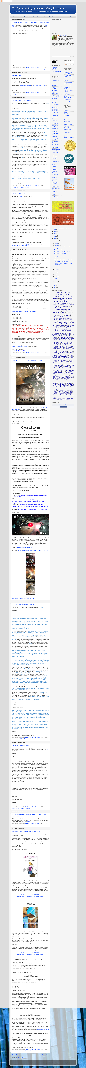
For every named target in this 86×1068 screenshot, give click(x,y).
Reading (65, 311)
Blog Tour (68, 321)
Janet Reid (66, 119)
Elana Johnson (55, 125)
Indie (13, 354)
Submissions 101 (67, 99)
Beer (69, 334)
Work (60, 319)
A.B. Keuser (69, 362)
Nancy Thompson (58, 372)
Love (55, 319)
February (57, 279)
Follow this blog (63, 406)
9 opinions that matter (34, 352)
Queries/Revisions (66, 328)
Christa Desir (55, 115)
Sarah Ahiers (55, 175)
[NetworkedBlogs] (63, 404)
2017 (55, 231)
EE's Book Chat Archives (67, 118)
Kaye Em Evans (26, 1050)
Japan (66, 367)
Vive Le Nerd (55, 197)
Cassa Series (23, 598)
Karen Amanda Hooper (57, 370)
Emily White (67, 332)
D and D (68, 335)
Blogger (68, 1062)
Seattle (61, 373)
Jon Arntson (54, 136)
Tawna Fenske (55, 193)
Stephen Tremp (69, 344)
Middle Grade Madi (56, 79)
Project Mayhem (55, 69)
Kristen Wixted (67, 370)
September (57, 245)
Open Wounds (65, 392)
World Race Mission (34, 1050)
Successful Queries (37, 16)
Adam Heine (54, 87)
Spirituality (56, 360)
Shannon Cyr (55, 179)
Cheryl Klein (66, 112)
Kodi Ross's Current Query (19, 193)
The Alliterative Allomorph (63, 375)
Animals (62, 347)
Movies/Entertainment (60, 301)
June (56, 272)
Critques (68, 315)
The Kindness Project (56, 71)
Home (30, 1055)
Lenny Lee (65, 353)
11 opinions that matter (35, 185)
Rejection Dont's (67, 97)
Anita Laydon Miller (56, 96)
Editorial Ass (66, 115)
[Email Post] (41, 67)
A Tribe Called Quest (57, 378)
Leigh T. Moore (55, 150)
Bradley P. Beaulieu (56, 105)
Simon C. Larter (55, 186)
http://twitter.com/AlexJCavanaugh (23, 549)
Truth (66, 397)
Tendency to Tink (55, 80)
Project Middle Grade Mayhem (39, 85)
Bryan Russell (55, 107)
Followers (61, 326)
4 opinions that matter (34, 244)
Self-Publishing (28, 69)
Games (54, 384)
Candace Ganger (55, 109)
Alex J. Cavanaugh (16, 598)
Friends (59, 366)
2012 (55, 283)
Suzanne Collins (56, 395)
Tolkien (66, 346)
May (56, 274)
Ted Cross (54, 194)
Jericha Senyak (61, 386)
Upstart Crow (67, 132)
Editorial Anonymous (68, 113)
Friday (60, 322)
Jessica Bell (23, 354)
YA (66, 305)
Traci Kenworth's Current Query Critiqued (23, 604)
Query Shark (67, 94)
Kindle (71, 352)
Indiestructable (17, 354)
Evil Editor (66, 80)
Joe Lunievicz (55, 134)
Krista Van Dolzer (55, 146)
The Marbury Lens (58, 346)
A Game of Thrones (61, 362)
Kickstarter (14, 69)
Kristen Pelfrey (55, 147)
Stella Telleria (60, 344)
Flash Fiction (69, 350)
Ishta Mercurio (55, 128)
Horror (61, 333)
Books (17, 1050)
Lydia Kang (54, 158)
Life (70, 317)
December (57, 240)
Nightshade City (56, 357)
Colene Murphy (65, 348)
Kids (64, 314)
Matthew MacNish (63, 35)
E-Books (20, 1050)
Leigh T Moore (57, 353)
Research (66, 342)
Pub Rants (66, 126)
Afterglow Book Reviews (55, 68)
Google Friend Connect (63, 384)
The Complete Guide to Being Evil (39, 69)
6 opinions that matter (34, 67)
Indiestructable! (16, 252)
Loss (64, 371)
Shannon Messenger (56, 180)
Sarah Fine (54, 177)
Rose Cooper (55, 172)
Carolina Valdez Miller (56, 110)
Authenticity (64, 382)
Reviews (68, 359)
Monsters (61, 339)
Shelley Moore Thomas (57, 185)
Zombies (67, 399)
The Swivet (66, 131)
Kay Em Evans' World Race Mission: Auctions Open (26, 831)
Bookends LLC (67, 110)
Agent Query (67, 70)
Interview (69, 312)
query (46, 25)
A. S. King (54, 85)
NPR (55, 318)
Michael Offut (55, 159)
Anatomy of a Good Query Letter (68, 73)
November (57, 241)
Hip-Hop (71, 351)
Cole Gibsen (54, 120)
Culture (62, 365)
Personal (61, 305)
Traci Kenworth (27, 738)
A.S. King (14, 94)
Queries (18, 187)
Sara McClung (55, 174)
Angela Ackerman (56, 95)
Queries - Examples (25, 245)
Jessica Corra (55, 133)
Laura (13, 25)
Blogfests (64, 296)
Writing (62, 300)
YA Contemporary (31, 824)
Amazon (55, 381)
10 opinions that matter (35, 1049)
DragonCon (62, 337)
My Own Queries (70, 16)
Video (66, 361)
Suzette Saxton (55, 189)
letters (13, 26)
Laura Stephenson (21, 69)
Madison (55, 390)
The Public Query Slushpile (68, 102)
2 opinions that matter (35, 806)
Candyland (61, 335)
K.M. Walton (55, 352)
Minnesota (67, 390)
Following (56, 333)
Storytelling (69, 323)
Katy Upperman (55, 144)
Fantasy (56, 317)
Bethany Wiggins (55, 104)
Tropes (58, 377)
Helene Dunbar (61, 385)
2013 (55, 238)
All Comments (69, 64)
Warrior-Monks (69, 377)
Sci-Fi (33, 598)
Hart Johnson (55, 126)
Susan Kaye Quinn (56, 188)
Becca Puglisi (55, 102)
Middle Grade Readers (63, 338)
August (56, 269)
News (71, 356)
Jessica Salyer (68, 369)
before (21, 196)
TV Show (63, 395)
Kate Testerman (67, 122)
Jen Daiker (54, 130)
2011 (55, 285)
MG (63, 312)
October (56, 243)
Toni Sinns (60, 361)
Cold (65, 364)
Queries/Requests (58, 342)
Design (67, 365)
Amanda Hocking (55, 90)
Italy (72, 385)
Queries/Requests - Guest (62, 308)
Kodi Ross (14, 187)
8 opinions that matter (34, 92)
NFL (66, 339)
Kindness (68, 387)
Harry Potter (55, 351)
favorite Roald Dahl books (25, 85)
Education (69, 337)
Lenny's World (55, 152)
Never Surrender (68, 391)
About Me (18, 16)
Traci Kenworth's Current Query (20, 745)
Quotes (62, 16)
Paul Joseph (54, 164)
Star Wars (63, 360)
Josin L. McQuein (55, 138)
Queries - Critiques (25, 187)
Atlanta (58, 382)
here (38, 30)
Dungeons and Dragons (65, 330)
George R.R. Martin (67, 366)
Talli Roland (54, 191)
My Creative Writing (27, 16)
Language (57, 389)
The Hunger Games (66, 376)
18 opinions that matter (35, 596)
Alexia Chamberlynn (67, 379)
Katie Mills (54, 142)
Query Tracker (67, 96)
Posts (13, 16)
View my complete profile (57, 48)
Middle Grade (68, 333)
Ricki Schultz (54, 169)
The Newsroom (60, 397)
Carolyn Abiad (55, 112)
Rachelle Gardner (68, 127)
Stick (68, 360)
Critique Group (56, 365)
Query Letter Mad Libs (69, 92)
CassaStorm (29, 598)
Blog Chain (61, 321)
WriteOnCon (56, 325)
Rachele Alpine (55, 167)
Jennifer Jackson (67, 121)
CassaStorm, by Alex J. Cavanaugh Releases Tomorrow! (27, 360)
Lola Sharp (54, 156)
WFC (63, 377)
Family (69, 314)
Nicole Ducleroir (55, 163)
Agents (54, 364)
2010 (55, 287)
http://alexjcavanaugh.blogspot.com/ (24, 547)
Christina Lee (55, 117)
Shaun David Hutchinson (55, 183)
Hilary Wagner (63, 351)
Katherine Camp (64, 352)
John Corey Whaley (16, 824)
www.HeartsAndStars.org (43, 1029)
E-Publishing (61, 350)
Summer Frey (69, 394)
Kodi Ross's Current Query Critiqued (21, 100)
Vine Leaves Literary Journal (59, 398)
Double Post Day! (16, 75)
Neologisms (60, 391)
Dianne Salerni (55, 123)
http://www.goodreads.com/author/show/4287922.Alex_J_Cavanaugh (33, 550)
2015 (55, 235)
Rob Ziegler (54, 171)
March (56, 278)
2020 (55, 229)
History (67, 385)
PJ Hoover (54, 166)
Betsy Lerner (67, 109)
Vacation (56, 330)
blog (47, 749)
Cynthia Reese (55, 121)
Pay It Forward (65, 357)
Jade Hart (54, 386)
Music (56, 315)
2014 (55, 236)
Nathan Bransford (68, 124)
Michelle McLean (55, 161)
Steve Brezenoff (61, 394)
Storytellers (66, 373)
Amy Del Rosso (55, 92)
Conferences (70, 364)
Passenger (61, 393)
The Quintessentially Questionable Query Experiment (38, 8)
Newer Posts (15, 1055)
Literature (69, 389)
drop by (28, 821)
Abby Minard (66, 378)
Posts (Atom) (20, 1057)
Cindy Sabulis (55, 118)
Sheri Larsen (65, 343)
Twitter (70, 397)
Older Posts (45, 1055)
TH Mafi (53, 196)
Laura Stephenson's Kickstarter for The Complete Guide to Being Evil (30, 22)
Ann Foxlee (54, 98)
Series (45, 16)
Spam (54, 394)
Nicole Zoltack (57, 392)
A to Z (62, 298)
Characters (68, 347)
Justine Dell (54, 139)
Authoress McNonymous (55, 101)
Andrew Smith (55, 93)
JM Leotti (61, 367)
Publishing (62, 359)
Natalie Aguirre (64, 356)
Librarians (63, 389)
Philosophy (55, 373)
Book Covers (63, 317)
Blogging (69, 298)
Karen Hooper (55, 141)
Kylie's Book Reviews (54, 16)
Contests (55, 322)
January (56, 281)
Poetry (65, 322)
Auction (13, 1050)
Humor (55, 367)
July (56, 271)
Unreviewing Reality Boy (17, 88)
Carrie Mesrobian (55, 114)
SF (35, 598)
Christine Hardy (56, 348)
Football (55, 338)
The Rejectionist (67, 129)
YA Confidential (33, 88)
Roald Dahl (32, 94)
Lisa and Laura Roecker (55, 155)
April (56, 276)
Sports (62, 323)
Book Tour (59, 364)
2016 (55, 233)
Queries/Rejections (60, 309)
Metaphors (61, 390)
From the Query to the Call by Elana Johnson (69, 85)
